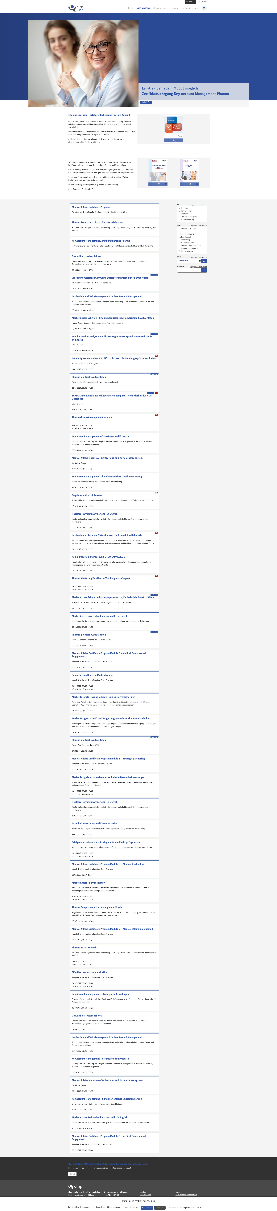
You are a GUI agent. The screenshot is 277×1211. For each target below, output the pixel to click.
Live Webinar (186, 211)
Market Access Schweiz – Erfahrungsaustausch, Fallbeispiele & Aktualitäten (113, 318)
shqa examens (159, 8)
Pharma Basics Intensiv (84, 947)
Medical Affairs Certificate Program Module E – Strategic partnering (108, 758)
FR (202, 1)
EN (205, 1)
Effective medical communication (89, 972)
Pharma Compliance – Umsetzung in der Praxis (97, 907)
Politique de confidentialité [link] (191, 1208)
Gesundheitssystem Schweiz (87, 256)
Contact (72, 1174)
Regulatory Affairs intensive (87, 495)
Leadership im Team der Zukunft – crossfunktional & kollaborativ (107, 535)
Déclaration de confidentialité (186, 1195)
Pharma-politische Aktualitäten (89, 377)
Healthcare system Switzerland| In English (95, 514)
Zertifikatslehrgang (189, 217)
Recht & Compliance (189, 248)
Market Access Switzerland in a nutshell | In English (100, 616)
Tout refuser (160, 1208)
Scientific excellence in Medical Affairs (92, 675)
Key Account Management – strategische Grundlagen (100, 994)
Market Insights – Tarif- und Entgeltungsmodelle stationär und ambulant (111, 718)
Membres (143, 1192)
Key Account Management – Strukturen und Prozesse (100, 436)
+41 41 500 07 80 (112, 1195)
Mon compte (189, 1)
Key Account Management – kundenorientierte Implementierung (107, 476)
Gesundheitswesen (188, 243)
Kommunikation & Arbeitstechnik (187, 235)
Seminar (184, 214)
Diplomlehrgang (187, 220)
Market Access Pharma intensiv (88, 882)
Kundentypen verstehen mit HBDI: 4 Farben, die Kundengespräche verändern (114, 358)
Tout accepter (147, 1208)
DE (200, 1)
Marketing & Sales (188, 229)
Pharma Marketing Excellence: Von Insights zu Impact (101, 578)
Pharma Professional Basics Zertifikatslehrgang (97, 222)
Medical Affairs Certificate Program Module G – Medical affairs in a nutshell (112, 929)
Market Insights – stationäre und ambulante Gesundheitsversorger (108, 777)
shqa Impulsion (145, 1195)
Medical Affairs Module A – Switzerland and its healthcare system (107, 458)
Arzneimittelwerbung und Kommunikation (94, 823)
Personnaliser (173, 1208)
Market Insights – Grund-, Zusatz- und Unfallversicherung (103, 697)
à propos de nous (191, 8)
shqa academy (143, 8)
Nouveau (184, 208)
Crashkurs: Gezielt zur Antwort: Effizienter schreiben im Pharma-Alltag (110, 278)
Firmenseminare (187, 251)
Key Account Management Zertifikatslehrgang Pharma (101, 241)
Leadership (185, 240)
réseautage (175, 8)
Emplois (178, 1192)
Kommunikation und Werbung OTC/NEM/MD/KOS (98, 557)
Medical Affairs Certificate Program (91, 207)
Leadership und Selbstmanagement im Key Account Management (107, 296)
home (130, 8)
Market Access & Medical (191, 246)
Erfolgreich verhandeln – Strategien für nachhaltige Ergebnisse (106, 842)
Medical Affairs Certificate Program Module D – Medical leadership (108, 864)
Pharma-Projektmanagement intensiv (92, 417)
